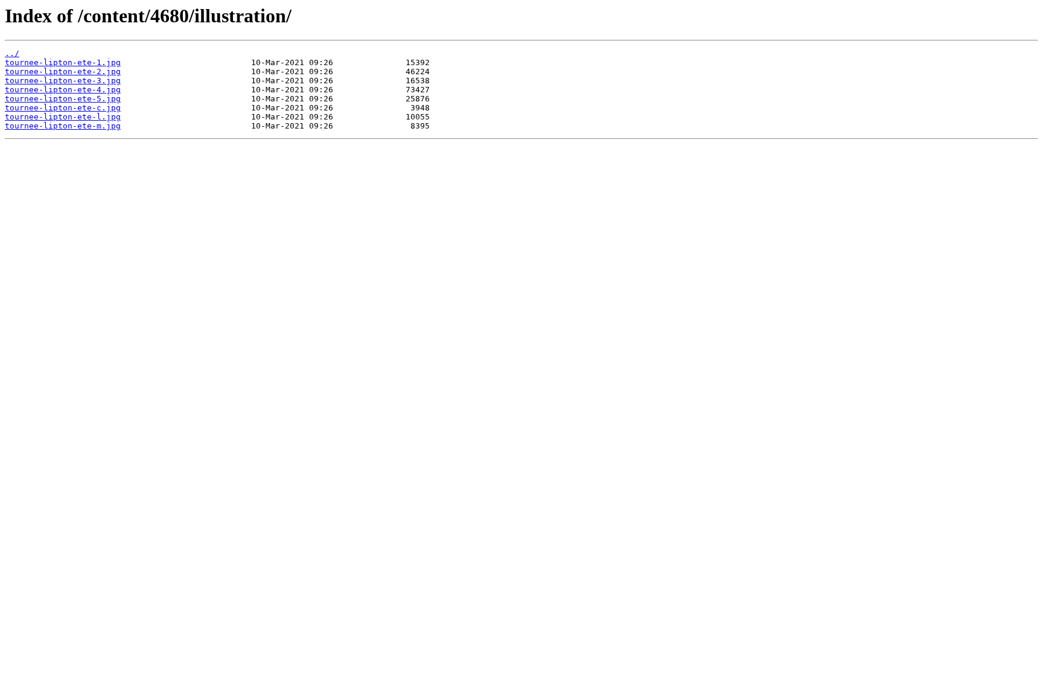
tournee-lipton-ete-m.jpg (63, 125)
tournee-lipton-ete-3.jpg (63, 80)
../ (12, 53)
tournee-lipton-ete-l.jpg (63, 116)
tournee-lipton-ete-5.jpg (63, 98)
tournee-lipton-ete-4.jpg (63, 89)
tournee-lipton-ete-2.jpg (63, 71)
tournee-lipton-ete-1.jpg (63, 62)
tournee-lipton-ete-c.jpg (63, 107)
